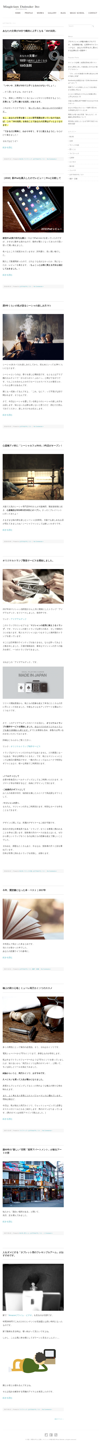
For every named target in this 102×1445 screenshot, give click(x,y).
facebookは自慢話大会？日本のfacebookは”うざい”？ (82, 82)
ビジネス (72, 162)
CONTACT (92, 13)
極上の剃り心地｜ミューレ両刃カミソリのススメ (27, 988)
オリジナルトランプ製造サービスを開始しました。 (29, 560)
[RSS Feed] (55, 1435)
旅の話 (71, 166)
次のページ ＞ (59, 1419)
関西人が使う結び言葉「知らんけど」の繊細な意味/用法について (82, 116)
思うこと (26, 1233)
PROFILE (29, 13)
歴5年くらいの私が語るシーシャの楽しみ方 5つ (27, 305)
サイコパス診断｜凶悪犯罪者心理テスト (82, 63)
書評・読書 (35, 969)
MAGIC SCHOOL (77, 13)
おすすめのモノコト (39, 159)
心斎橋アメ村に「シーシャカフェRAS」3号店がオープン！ (33, 445)
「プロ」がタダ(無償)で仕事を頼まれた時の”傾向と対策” (83, 75)
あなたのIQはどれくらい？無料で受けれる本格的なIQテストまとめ (82, 109)
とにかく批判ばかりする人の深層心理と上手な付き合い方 (82, 95)
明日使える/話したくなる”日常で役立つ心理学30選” (83, 122)
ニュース (72, 170)
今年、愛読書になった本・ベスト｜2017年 (24, 890)
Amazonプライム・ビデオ (20, 1315)
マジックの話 (28, 871)
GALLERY (52, 13)
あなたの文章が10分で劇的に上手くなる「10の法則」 (30, 31)
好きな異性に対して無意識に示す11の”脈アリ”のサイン (83, 68)
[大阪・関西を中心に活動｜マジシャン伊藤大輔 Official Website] (21, 7)
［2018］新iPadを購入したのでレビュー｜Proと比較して (32, 178)
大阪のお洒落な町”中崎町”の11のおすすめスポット (83, 102)
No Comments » (52, 159)
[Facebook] (52, 1435)
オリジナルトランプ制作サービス (26, 746)
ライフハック (28, 159)
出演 (71, 141)
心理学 (71, 158)
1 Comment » (48, 1233)
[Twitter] (47, 1435)
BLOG (63, 13)
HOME (18, 13)
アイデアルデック (19, 619)
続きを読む (8, 147)
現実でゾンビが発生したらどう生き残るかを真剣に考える (82, 88)
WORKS (40, 13)
